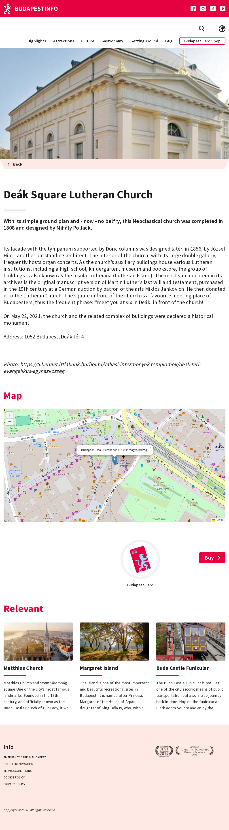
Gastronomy (112, 41)
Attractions (63, 41)
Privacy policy (14, 784)
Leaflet (219, 520)
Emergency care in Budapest (25, 757)
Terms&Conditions (18, 771)
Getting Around (144, 41)
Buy (209, 557)
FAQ (168, 41)
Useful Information (18, 764)
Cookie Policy (14, 777)
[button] (114, 460)
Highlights (37, 41)
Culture (87, 41)
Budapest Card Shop (202, 41)
